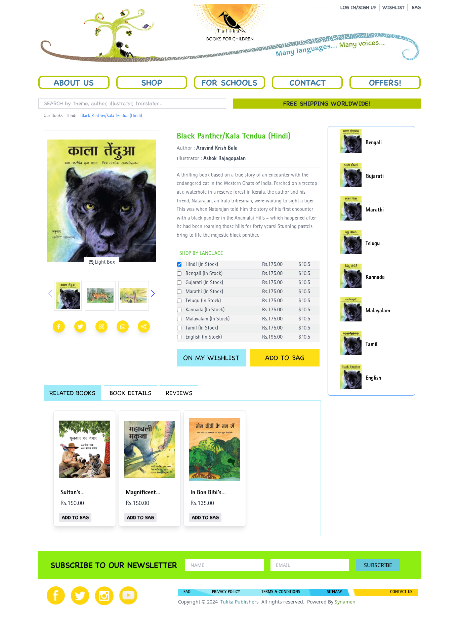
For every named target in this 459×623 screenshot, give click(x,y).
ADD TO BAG (284, 357)
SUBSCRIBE (378, 565)
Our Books (53, 116)
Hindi (71, 116)
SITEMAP (334, 592)
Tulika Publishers (239, 601)
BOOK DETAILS (131, 393)
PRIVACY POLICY (226, 592)
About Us (74, 82)
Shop (151, 82)
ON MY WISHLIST (211, 357)
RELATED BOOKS (72, 393)
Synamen (345, 601)
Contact (307, 82)
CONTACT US (401, 592)
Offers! (385, 82)
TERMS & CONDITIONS (280, 592)
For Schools (229, 82)
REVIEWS (179, 393)
